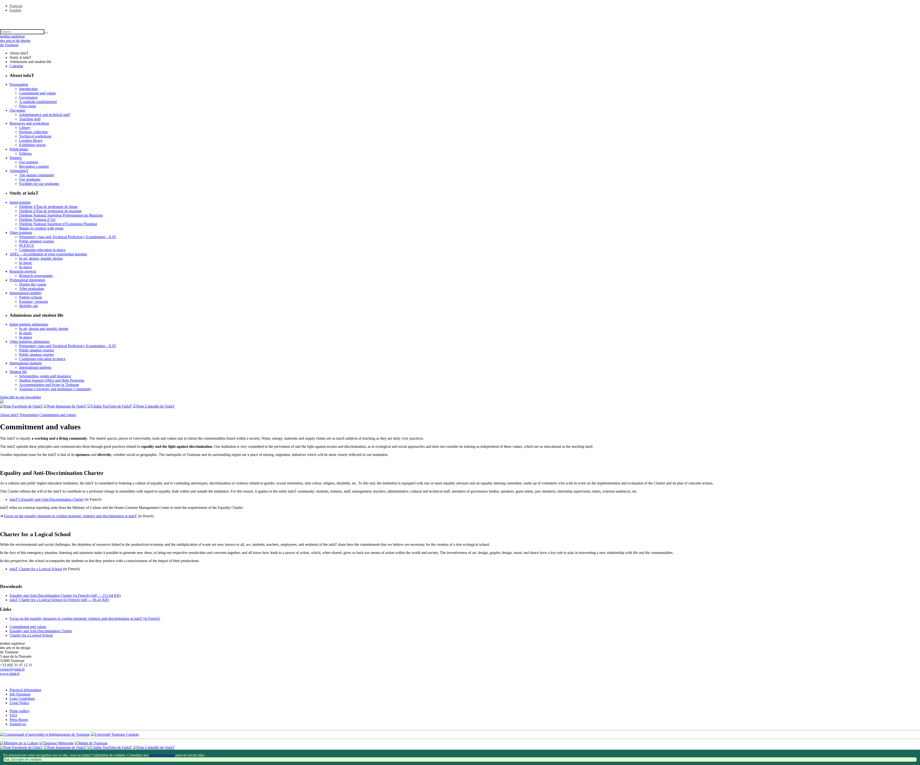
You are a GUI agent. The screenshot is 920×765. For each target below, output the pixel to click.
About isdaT (9, 415)
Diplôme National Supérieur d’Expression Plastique (58, 224)
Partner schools (30, 297)
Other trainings (21, 232)
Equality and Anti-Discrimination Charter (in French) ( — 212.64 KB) (65, 595)
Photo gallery (20, 711)
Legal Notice (19, 703)
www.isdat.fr (10, 674)
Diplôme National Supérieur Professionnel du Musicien (61, 215)
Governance (28, 97)
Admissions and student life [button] (30, 62)
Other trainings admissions (30, 341)
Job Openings (20, 694)
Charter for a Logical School (31, 635)
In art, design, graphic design (41, 258)
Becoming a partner (34, 166)
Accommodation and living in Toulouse (49, 385)
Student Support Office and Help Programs (51, 380)
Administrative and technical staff (44, 115)
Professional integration (27, 280)
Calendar (16, 66)
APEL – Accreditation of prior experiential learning (48, 254)
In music (25, 263)
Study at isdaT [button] (20, 57)
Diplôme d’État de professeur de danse (48, 207)
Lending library (31, 140)
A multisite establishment (38, 102)
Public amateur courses (36, 241)
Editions (25, 153)
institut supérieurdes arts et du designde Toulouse (15, 40)
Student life (18, 372)
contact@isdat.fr (12, 669)
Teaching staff (29, 119)
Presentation (19, 84)
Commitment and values (37, 93)
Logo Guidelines (22, 698)
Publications (19, 149)
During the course (32, 284)
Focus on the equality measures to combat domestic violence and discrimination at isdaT (70, 516)
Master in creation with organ (41, 228)
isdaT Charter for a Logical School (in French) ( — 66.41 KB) (59, 600)
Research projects (23, 271)
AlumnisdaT (19, 171)
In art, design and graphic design (43, 329)
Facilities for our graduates (39, 184)
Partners (16, 158)
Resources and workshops (29, 123)
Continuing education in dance (42, 250)
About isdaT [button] (19, 53)
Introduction (28, 89)
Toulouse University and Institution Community (55, 389)
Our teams (17, 110)
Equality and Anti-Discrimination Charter (41, 631)
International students (26, 363)
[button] (460, 18)
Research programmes (36, 276)
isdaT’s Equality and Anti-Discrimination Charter (47, 499)
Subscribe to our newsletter (20, 397)
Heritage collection (33, 132)
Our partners (28, 162)
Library (24, 128)
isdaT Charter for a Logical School (36, 569)
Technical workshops (35, 136)
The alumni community (36, 175)
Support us (18, 724)
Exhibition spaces (32, 145)
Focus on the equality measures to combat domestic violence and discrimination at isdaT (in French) (85, 618)
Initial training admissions (29, 324)
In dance (25, 267)
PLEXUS (26, 245)
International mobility (26, 293)
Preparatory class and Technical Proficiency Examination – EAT (67, 237)
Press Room (19, 720)
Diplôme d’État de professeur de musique (50, 211)
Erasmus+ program (33, 301)
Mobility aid (28, 306)
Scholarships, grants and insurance (45, 376)
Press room (27, 106)
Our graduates (29, 179)
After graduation (31, 289)
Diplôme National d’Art (37, 220)
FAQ (13, 715)
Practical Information (25, 690)
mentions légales (162, 755)
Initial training (20, 202)
